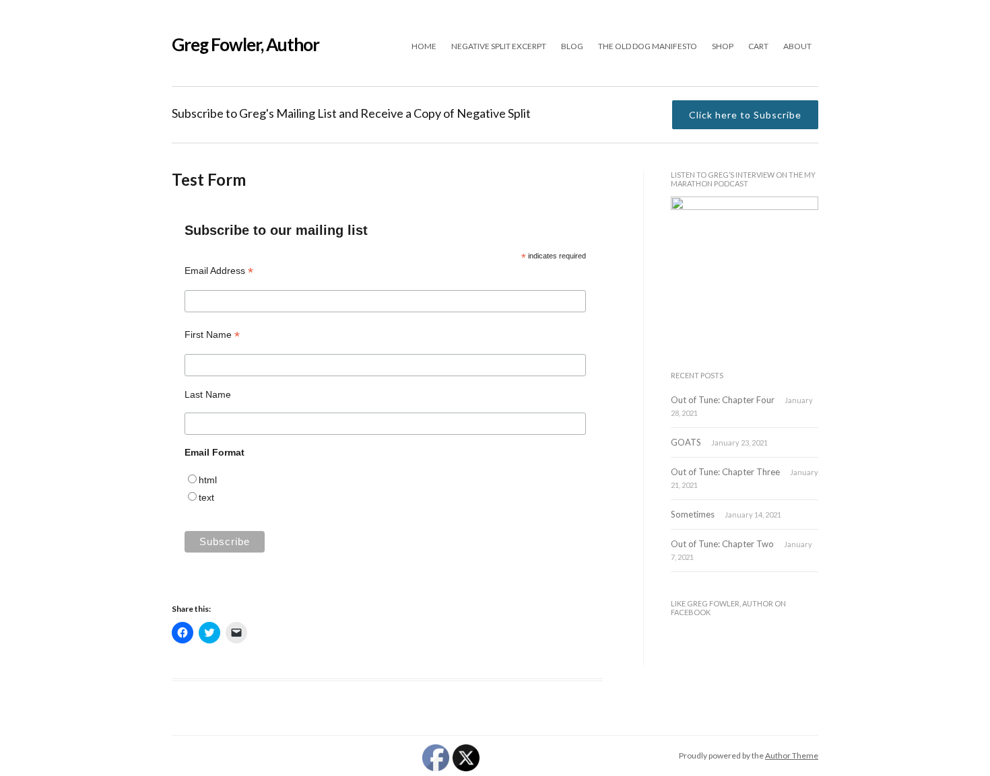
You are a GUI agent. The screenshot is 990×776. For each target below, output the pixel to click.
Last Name (208, 394)
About (797, 46)
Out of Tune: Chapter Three (725, 471)
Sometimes (693, 514)
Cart (758, 46)
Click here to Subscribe (745, 114)
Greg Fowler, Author (245, 44)
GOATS (686, 442)
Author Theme (791, 755)
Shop (722, 46)
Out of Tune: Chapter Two (722, 543)
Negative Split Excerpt (498, 46)
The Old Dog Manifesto (647, 46)
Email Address (219, 270)
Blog (572, 46)
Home (423, 46)
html (208, 479)
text (206, 497)
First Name (212, 334)
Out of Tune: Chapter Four (722, 399)
